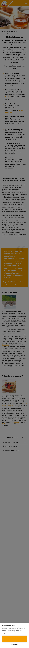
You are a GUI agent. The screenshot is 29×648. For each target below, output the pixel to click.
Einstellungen (14, 644)
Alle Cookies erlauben (14, 637)
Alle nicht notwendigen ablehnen (14, 640)
